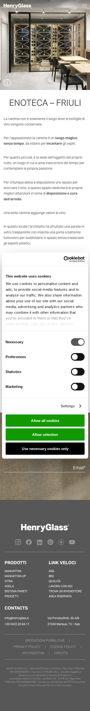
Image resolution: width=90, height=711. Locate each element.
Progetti (11, 596)
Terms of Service (56, 685)
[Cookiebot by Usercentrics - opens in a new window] (64, 259)
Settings (68, 406)
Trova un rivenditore (65, 591)
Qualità (54, 581)
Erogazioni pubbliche (45, 640)
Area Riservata (60, 596)
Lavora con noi (60, 586)
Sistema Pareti (16, 591)
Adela (9, 586)
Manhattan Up (15, 576)
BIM (51, 576)
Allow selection (45, 435)
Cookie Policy (63, 647)
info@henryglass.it (17, 618)
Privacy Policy (34, 685)
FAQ (51, 571)
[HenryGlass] (18, 7)
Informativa (33, 653)
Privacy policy (27, 647)
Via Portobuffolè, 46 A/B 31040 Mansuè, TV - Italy (64, 621)
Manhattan (13, 571)
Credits (61, 653)
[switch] (77, 357)
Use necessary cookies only (45, 448)
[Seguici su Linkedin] (39, 544)
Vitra (9, 581)
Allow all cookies (45, 420)
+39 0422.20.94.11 (17, 624)
